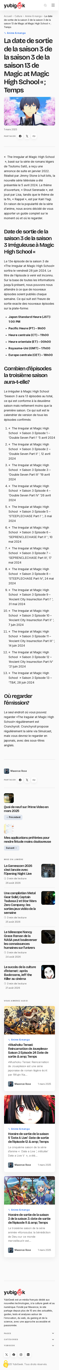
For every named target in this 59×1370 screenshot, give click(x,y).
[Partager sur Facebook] (20, 136)
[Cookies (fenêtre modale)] (5, 1364)
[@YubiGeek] (6, 1354)
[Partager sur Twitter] (27, 136)
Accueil (8, 16)
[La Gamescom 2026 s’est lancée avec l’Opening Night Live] (48, 871)
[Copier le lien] (33, 136)
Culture (18, 16)
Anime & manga (33, 16)
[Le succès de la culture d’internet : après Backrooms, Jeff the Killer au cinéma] (48, 972)
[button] (45, 5)
